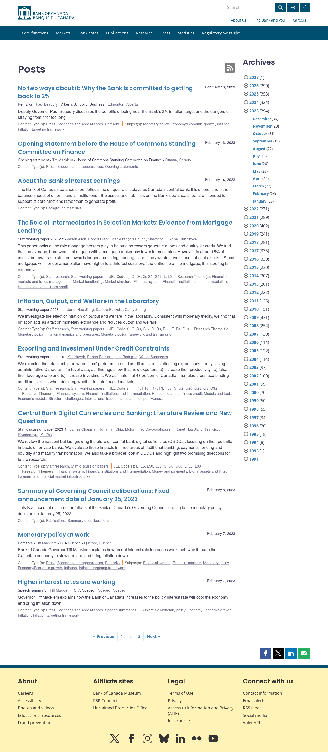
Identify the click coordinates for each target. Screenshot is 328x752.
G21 (158, 276)
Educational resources (39, 715)
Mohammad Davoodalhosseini (149, 429)
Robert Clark (98, 238)
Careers (299, 20)
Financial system (147, 281)
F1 (138, 388)
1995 (254, 434)
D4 (138, 276)
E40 (185, 328)
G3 (205, 388)
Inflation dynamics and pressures (72, 334)
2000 (254, 392)
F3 (161, 388)
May (256, 171)
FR (293, 7)
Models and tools (218, 393)
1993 (254, 451)
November (262, 126)
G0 (171, 466)
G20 (189, 388)
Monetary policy (156, 123)
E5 (142, 466)
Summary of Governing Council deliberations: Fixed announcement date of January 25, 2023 (94, 495)
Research (144, 32)
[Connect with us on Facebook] (132, 742)
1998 (254, 409)
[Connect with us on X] (115, 742)
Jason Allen (76, 238)
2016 (254, 259)
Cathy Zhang (135, 309)
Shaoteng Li (157, 238)
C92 (146, 328)
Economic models (32, 398)
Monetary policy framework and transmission (137, 334)
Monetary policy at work (53, 535)
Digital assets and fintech (209, 471)
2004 (254, 359)
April (257, 178)
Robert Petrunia (100, 356)
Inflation (223, 123)
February (261, 193)
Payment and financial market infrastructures (54, 476)
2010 (254, 309)
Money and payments (169, 471)
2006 (254, 342)
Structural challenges (66, 398)
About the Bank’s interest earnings (69, 181)
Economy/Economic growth (193, 123)
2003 (254, 367)
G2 (150, 276)
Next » (153, 636)
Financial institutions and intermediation (195, 281)
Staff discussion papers (90, 466)
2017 (254, 250)
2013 (254, 284)
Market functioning (88, 281)
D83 (166, 328)
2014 (254, 276)
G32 (213, 388)
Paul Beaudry (47, 104)
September (262, 141)
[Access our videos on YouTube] (213, 742)
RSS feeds (252, 708)
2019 (254, 234)
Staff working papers (87, 276)
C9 (138, 328)
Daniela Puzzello (109, 309)
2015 (254, 267)
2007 (254, 334)
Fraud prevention (35, 722)
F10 (145, 388)
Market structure (118, 281)
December (262, 118)
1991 (254, 459)
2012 (254, 292)
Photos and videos (36, 708)
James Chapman (83, 429)
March (258, 186)
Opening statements (121, 166)
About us (238, 20)
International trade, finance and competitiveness (124, 398)
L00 (198, 466)
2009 (254, 317)
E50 (150, 466)
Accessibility (29, 700)
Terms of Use (180, 693)
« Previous (103, 636)
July (256, 156)
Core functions (35, 32)
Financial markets (186, 562)
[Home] (46, 13)
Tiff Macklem (62, 159)
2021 (254, 217)
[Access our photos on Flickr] (197, 742)
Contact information (262, 693)
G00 (179, 466)
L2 (170, 276)
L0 (191, 466)
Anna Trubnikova (183, 238)
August (259, 148)
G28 (197, 388)
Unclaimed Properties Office (120, 708)
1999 (254, 401)
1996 (254, 426)
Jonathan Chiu (111, 429)
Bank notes (88, 32)
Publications (117, 32)
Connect (105, 700)
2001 (254, 384)
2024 (254, 102)
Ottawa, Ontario (178, 159)
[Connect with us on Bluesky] (164, 742)
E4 (178, 328)
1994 (254, 442)
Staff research (57, 276)
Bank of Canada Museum (117, 693)
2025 (254, 94)
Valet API (251, 722)
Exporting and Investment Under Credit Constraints (93, 349)
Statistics (186, 32)
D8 (158, 328)
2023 (254, 111)
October (260, 133)
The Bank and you (269, 20)
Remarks (112, 123)
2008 (254, 326)
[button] (265, 653)
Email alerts (254, 700)
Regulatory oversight (221, 32)
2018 (254, 242)
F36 (168, 388)
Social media (255, 715)
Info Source (179, 720)
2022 (254, 209)
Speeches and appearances (80, 123)
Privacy (175, 700)
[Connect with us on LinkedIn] (181, 742)
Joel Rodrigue (126, 356)
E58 (158, 466)
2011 (254, 301)
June (257, 163)
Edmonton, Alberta (123, 104)
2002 (254, 376)
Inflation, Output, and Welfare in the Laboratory (88, 301)
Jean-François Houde (128, 238)
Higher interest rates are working (67, 582)
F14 (153, 388)
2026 (254, 86)
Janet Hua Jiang (80, 309)
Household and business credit (43, 286)
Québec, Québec (98, 542)
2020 (254, 226)
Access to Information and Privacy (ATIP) (200, 710)
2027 (254, 77)
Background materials (63, 207)
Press (165, 32)
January (259, 201)
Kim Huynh (76, 356)
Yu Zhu (46, 434)
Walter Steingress (153, 356)
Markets (63, 32)
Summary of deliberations (88, 520)
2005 (254, 351)
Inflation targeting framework (41, 129)
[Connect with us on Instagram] (148, 742)
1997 (254, 417)
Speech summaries (120, 609)
